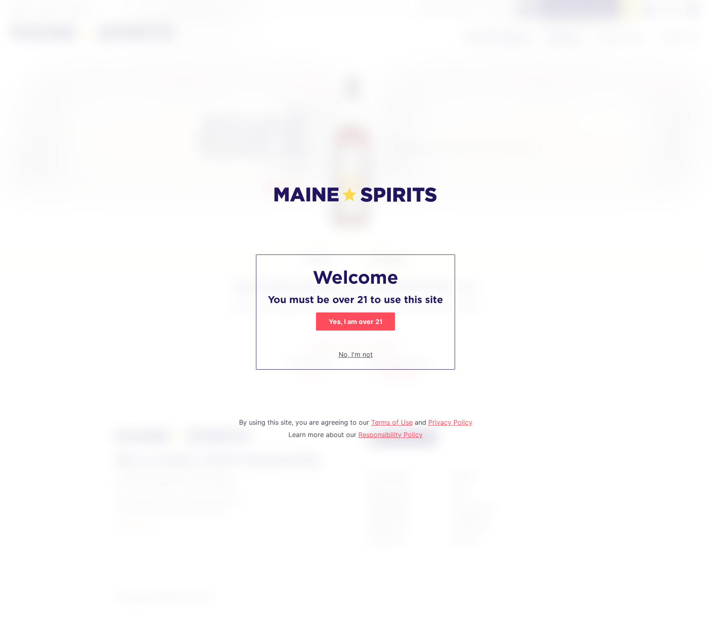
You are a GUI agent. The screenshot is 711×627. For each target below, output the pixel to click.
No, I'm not (356, 354)
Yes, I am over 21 (356, 321)
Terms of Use (392, 422)
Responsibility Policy (390, 434)
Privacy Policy (450, 422)
